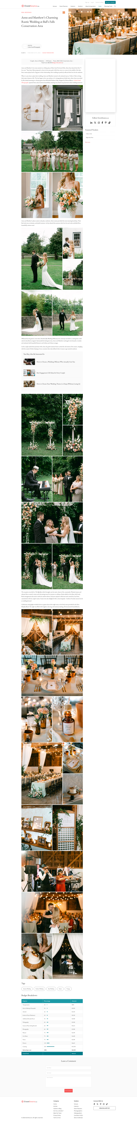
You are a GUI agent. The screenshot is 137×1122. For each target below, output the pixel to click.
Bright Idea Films (89, 137)
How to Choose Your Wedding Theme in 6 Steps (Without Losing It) (58, 384)
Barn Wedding (51, 989)
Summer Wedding (27, 989)
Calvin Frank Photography (34, 47)
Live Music (76, 1115)
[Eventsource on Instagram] (99, 122)
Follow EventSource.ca (100, 118)
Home (55, 1104)
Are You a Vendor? (58, 1111)
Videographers (78, 1113)
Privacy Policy (57, 1115)
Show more (87, 142)
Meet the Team (57, 1113)
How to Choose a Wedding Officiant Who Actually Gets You (56, 362)
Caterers (73, 6)
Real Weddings (26, 12)
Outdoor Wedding (39, 989)
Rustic (60, 989)
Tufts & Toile (89, 134)
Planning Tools (108, 6)
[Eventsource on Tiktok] (109, 122)
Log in (92, 2)
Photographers (78, 1111)
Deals (99, 6)
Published (31, 52)
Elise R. (23, 52)
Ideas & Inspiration (90, 6)
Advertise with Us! (104, 1108)
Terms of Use (57, 1117)
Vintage (68, 989)
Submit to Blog (99, 2)
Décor (75, 1117)
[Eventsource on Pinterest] (106, 122)
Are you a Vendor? (110, 2)
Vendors (80, 6)
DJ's (82, 1115)
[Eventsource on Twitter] (95, 122)
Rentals (81, 1117)
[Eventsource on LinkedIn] (91, 122)
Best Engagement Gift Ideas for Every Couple (51, 373)
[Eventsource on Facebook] (102, 122)
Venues (55, 6)
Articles (55, 1106)
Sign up (87, 2)
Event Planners (64, 6)
